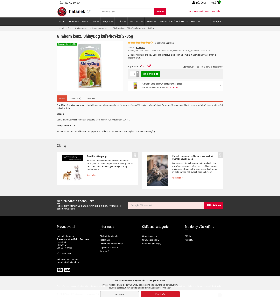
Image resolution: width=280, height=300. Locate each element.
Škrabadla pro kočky (151, 244)
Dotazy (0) (75, 98)
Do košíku (149, 73)
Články (188, 236)
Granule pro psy (149, 236)
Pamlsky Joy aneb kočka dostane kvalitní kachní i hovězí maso (192, 157)
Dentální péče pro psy (97, 156)
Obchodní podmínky (109, 236)
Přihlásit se (213, 205)
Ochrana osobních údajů (111, 244)
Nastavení (119, 294)
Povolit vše (160, 294)
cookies (120, 288)
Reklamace (105, 240)
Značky (217, 22)
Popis (62, 98)
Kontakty (215, 11)
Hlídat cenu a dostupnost (211, 67)
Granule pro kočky (150, 240)
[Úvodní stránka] (75, 11)
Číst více (92, 175)
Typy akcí (104, 251)
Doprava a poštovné (198, 11)
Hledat (160, 11)
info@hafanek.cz (71, 262)
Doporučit (189, 67)
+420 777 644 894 (69, 259)
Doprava (90, 98)
